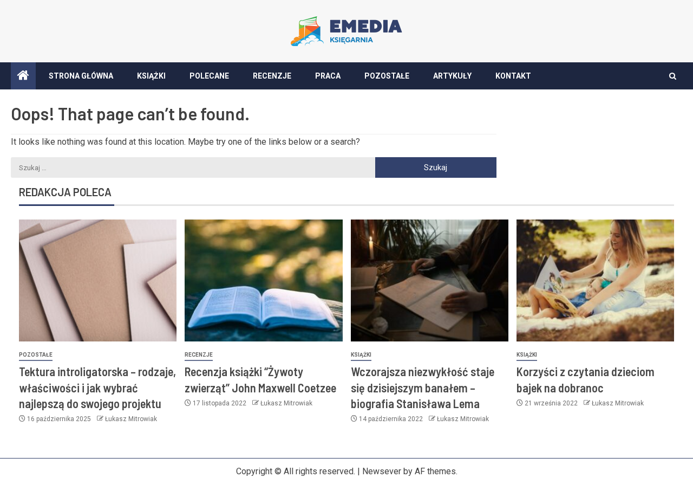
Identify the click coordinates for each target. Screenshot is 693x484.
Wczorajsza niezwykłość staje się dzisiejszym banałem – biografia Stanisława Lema (422, 387)
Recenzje (272, 76)
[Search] (672, 76)
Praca (328, 76)
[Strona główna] (23, 76)
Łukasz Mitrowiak (131, 419)
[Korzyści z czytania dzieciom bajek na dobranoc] (595, 280)
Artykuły (452, 76)
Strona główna (81, 76)
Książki (151, 76)
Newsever (381, 471)
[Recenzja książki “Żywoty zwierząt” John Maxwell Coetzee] (263, 280)
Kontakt (513, 76)
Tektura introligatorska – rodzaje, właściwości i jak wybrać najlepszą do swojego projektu (97, 387)
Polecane (209, 76)
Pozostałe (386, 76)
